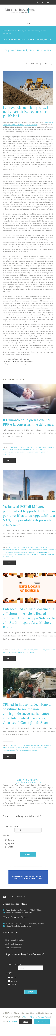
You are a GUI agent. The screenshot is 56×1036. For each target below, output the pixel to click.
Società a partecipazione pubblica (24, 750)
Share (43, 1022)
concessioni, (15, 450)
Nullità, (35, 450)
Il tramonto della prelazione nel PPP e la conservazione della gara (28, 422)
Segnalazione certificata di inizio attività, (19, 554)
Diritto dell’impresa (13, 943)
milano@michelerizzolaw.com (19, 912)
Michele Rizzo (48, 64)
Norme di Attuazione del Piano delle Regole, (38, 550)
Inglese (11, 843)
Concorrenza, (25, 450)
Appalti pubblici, (12, 359)
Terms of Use (28, 1017)
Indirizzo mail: (14, 964)
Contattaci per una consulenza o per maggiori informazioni (27, 877)
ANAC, (23, 745)
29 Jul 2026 (12, 547)
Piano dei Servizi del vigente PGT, (16, 552)
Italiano (11, 840)
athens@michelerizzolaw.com (19, 925)
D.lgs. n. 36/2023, (17, 361)
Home (5, 31)
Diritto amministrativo (14, 940)
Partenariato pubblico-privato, (26, 452)
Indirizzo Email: (12, 826)
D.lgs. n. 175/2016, (9, 748)
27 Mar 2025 (13, 745)
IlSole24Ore (31, 652)
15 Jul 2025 (12, 650)
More (25, 1022)
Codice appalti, (24, 359)
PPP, (40, 452)
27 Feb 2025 (35, 64)
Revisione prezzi (21, 364)
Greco (10, 847)
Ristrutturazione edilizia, (39, 552)
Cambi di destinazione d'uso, (32, 547)
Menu (28, 23)
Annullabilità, (27, 447)
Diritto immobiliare (13, 947)
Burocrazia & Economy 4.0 (17, 31)
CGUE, (35, 447)
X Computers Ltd (16, 1021)
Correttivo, (6, 361)
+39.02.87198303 (18, 896)
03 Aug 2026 (13, 447)
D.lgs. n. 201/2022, (22, 748)
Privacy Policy (44, 1017)
